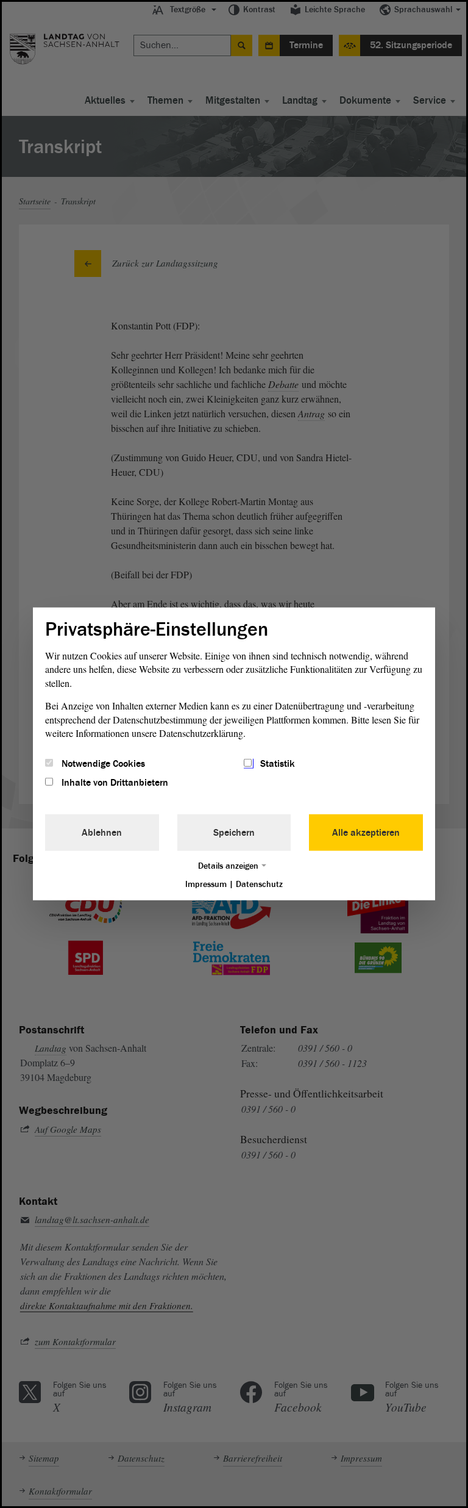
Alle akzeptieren (366, 832)
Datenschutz (259, 883)
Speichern (234, 832)
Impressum (206, 883)
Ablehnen (102, 832)
